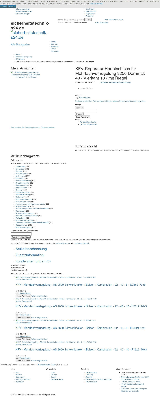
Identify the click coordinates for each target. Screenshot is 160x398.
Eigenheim (19, 178)
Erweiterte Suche (57, 379)
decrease (79, 108)
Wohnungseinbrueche (24, 199)
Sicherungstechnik (22, 206)
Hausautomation (22, 185)
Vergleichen (90, 9)
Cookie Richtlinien (96, 3)
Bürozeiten (104, 22)
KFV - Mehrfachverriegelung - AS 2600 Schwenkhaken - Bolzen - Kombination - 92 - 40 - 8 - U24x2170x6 (80, 284)
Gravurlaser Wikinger (22, 14)
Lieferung (89, 374)
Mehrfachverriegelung (24, 57)
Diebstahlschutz (21, 225)
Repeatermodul (21, 187)
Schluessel (20, 197)
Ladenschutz (20, 166)
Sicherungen (20, 211)
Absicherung (20, 176)
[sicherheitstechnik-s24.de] (30, 34)
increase (79, 114)
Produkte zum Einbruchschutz (27, 215)
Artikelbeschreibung (31, 248)
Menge (78, 104)
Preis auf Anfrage (86, 88)
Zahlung (89, 377)
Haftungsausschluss (23, 379)
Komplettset (20, 169)
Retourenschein (92, 381)
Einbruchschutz (21, 173)
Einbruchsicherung (22, 192)
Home (18, 54)
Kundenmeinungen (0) (33, 261)
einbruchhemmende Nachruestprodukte (30, 204)
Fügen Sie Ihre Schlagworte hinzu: (24, 231)
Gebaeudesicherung (23, 180)
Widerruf (19, 374)
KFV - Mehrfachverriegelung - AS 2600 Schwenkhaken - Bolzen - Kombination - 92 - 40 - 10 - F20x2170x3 (81, 306)
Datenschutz (20, 377)
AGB (17, 372)
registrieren (141, 101)
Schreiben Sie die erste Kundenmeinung (116, 82)
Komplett (19, 171)
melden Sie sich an (63, 243)
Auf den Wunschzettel (88, 122)
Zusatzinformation (30, 254)
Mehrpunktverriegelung (24, 220)
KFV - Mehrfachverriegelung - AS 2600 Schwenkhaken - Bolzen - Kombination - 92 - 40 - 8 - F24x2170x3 (80, 328)
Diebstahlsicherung (23, 194)
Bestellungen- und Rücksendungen (99, 379)
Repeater (19, 190)
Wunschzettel (91, 11)
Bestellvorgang (91, 372)
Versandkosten (84, 97)
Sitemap (54, 374)
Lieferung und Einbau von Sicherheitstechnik (32, 222)
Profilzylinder (20, 218)
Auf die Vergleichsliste (89, 124)
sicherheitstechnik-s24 (23, 9)
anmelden (129, 101)
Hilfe (97, 22)
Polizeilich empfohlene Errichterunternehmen (32, 208)
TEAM (53, 372)
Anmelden (89, 16)
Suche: (60, 20)
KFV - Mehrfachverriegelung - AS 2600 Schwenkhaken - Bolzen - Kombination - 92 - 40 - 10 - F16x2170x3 (81, 349)
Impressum (20, 381)
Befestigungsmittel (22, 183)
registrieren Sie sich (82, 243)
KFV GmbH (20, 59)
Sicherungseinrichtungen (25, 213)
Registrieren (90, 13)
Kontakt (53, 377)
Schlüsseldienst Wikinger (24, 11)
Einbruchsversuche (23, 201)
